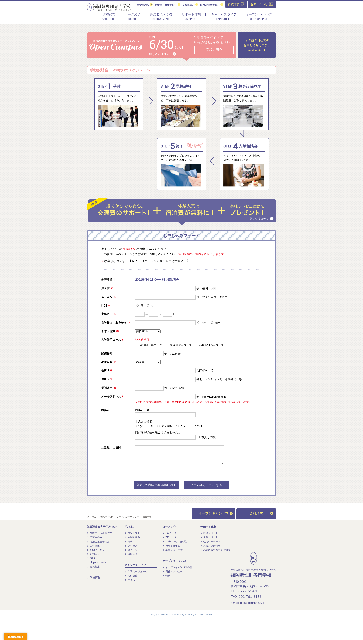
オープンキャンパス (213, 513)
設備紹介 (132, 554)
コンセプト (133, 533)
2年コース (171, 537)
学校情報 (94, 577)
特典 (167, 575)
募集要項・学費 (174, 550)
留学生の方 (143, 4)
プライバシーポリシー (127, 516)
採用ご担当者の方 (210, 4)
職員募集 (147, 516)
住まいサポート (211, 541)
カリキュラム (172, 545)
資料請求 (256, 513)
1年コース (171, 533)
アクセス (91, 516)
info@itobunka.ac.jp (252, 602)
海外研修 (132, 575)
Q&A (92, 558)
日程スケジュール (175, 571)
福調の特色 (133, 537)
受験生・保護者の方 (166, 4)
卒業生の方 (188, 4)
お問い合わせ (106, 516)
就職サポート (210, 533)
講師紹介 (132, 550)
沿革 (130, 541)
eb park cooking (98, 562)
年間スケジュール (137, 571)
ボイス (131, 579)
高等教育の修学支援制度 (216, 550)
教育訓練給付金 (211, 545)
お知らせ (94, 554)
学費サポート (210, 537)
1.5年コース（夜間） (176, 541)
